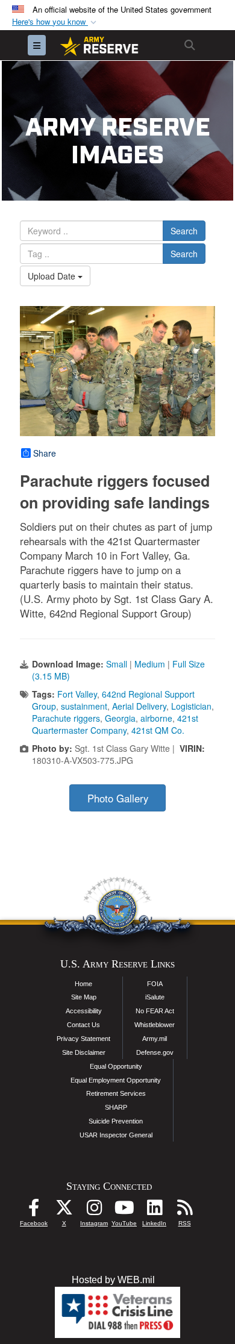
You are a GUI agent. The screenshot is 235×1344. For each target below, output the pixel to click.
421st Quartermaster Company (115, 724)
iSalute (154, 997)
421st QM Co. (157, 730)
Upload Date (53, 276)
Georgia (120, 718)
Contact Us (83, 1024)
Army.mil (154, 1038)
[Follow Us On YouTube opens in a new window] (124, 1210)
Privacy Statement (83, 1038)
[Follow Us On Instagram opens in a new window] (94, 1210)
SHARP (116, 1107)
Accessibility (84, 1010)
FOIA (155, 983)
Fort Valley (77, 694)
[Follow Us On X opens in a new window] (64, 1210)
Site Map (83, 997)
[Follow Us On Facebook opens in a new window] (34, 1210)
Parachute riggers (66, 718)
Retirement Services (116, 1093)
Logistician (191, 706)
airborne (156, 718)
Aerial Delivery (139, 706)
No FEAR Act (155, 1010)
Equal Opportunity (116, 1066)
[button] (55, 22)
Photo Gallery (117, 798)
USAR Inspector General (116, 1135)
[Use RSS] (184, 1210)
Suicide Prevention (116, 1121)
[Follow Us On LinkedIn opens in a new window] (154, 1210)
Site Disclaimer (83, 1052)
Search (184, 231)
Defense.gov (155, 1052)
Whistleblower (154, 1024)
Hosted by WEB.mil (113, 1280)
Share (44, 453)
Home (83, 983)
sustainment (84, 706)
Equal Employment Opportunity (115, 1080)
